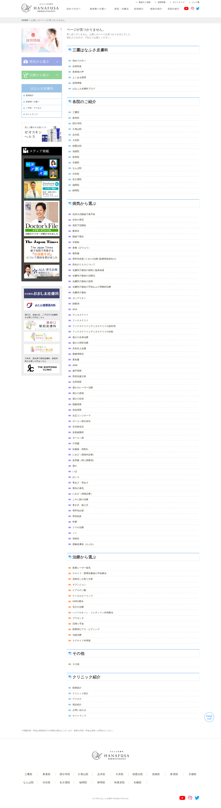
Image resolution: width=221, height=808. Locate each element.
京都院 (75, 162)
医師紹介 (77, 687)
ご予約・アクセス (33, 108)
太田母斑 (77, 382)
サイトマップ (178, 2)
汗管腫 (75, 443)
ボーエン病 (78, 437)
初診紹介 (77, 704)
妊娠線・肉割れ (80, 449)
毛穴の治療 (78, 607)
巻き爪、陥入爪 (80, 505)
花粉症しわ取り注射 (82, 579)
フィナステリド (80, 320)
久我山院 (77, 129)
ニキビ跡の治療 (80, 499)
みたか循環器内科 (45, 305)
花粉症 (75, 538)
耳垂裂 (75, 242)
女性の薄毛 (78, 219)
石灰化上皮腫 (79, 348)
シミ (74, 533)
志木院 (75, 134)
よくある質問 (79, 77)
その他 (75, 664)
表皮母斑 (77, 410)
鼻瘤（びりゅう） (81, 247)
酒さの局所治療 (80, 342)
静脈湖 (75, 303)
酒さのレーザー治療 (82, 387)
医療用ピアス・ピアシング (86, 629)
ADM (74, 365)
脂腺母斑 (77, 404)
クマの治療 (78, 527)
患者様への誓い (32, 102)
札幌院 (138, 782)
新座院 (75, 118)
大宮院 (75, 140)
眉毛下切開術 (79, 225)
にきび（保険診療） (82, 493)
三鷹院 (75, 112)
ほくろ (75, 477)
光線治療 (77, 635)
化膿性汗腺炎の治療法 (83, 275)
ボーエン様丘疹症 (81, 421)
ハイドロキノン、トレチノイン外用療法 (92, 612)
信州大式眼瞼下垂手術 (83, 214)
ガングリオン (79, 298)
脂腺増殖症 (78, 354)
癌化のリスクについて (83, 264)
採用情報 (162, 2)
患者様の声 (78, 71)
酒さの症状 (78, 398)
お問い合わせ (79, 710)
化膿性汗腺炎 (79, 292)
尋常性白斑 (78, 510)
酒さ (74, 465)
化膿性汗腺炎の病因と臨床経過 (88, 270)
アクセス (77, 699)
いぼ (74, 471)
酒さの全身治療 (80, 337)
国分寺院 (77, 123)
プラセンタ (78, 618)
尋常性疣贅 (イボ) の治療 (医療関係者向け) (94, 259)
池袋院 (75, 151)
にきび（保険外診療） (83, 454)
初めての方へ (79, 60)
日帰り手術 (78, 623)
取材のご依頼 (144, 2)
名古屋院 (77, 179)
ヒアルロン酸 (79, 590)
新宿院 (75, 157)
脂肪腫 (75, 253)
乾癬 (74, 521)
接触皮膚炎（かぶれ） (83, 544)
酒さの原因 (78, 393)
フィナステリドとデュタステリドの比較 (92, 331)
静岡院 (75, 190)
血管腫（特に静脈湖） (83, 460)
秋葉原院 (119, 782)
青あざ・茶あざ (80, 482)
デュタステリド (80, 314)
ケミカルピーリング (82, 595)
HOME (25, 20)
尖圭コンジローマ (81, 415)
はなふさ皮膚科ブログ (83, 88)
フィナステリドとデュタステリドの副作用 (94, 326)
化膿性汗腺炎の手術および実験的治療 (91, 286)
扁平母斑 (77, 370)
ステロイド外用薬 (81, 640)
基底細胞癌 (78, 432)
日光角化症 (78, 426)
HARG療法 (77, 601)
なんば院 (77, 168)
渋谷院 (75, 173)
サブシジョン (79, 584)
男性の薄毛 (78, 488)
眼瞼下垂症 (78, 236)
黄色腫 (75, 359)
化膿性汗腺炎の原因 (82, 281)
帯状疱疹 (77, 516)
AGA (74, 309)
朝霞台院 (77, 146)
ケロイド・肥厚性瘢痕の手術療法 (89, 573)
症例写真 (77, 66)
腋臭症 (75, 231)
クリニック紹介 (80, 693)
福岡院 (75, 185)
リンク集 (195, 2)
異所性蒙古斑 (79, 376)
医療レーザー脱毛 (81, 567)
